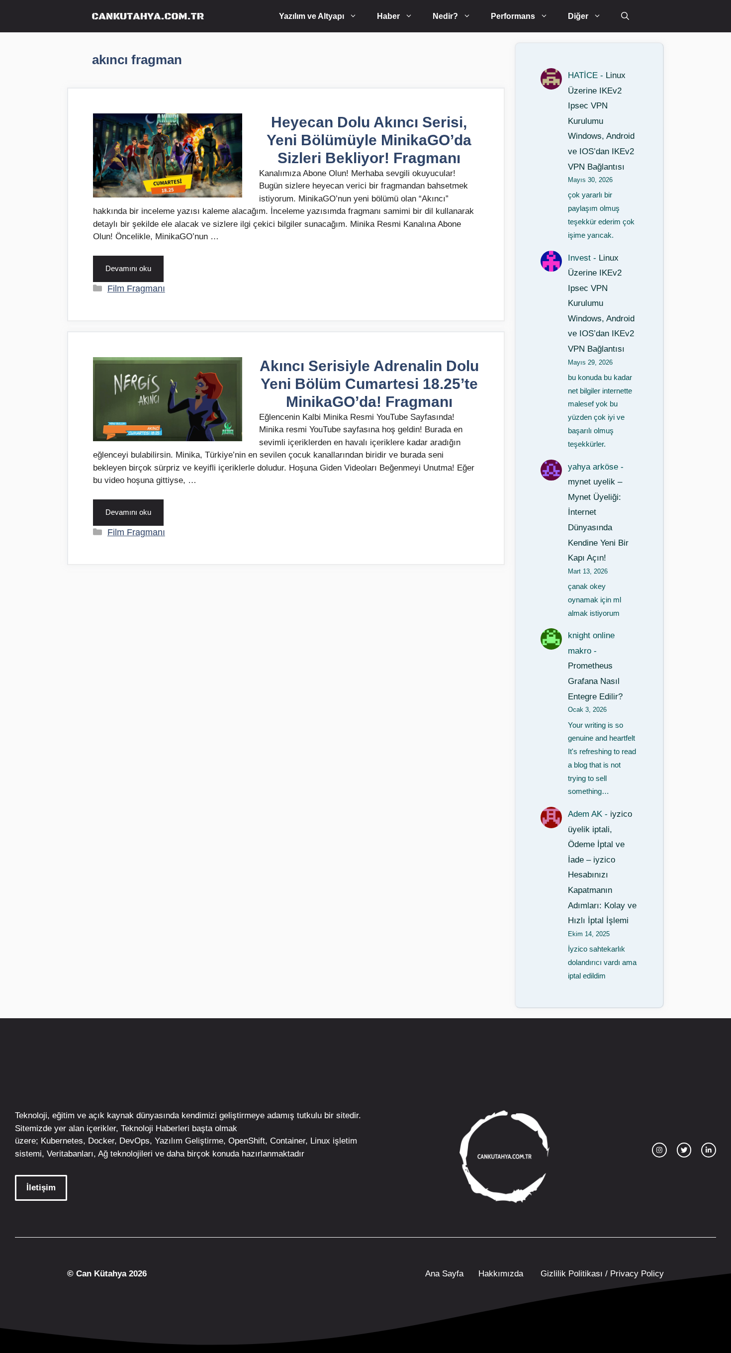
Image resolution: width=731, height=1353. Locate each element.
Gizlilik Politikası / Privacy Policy (601, 1273)
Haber (388, 16)
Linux (320, 1141)
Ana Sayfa (444, 1273)
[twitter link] (684, 1150)
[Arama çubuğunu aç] (625, 16)
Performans (513, 16)
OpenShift (246, 1141)
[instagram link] (659, 1150)
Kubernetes (62, 1141)
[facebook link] (708, 1150)
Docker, (102, 1141)
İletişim (41, 1187)
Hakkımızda (500, 1273)
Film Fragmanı (136, 288)
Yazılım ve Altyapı (311, 16)
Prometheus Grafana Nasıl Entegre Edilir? (595, 681)
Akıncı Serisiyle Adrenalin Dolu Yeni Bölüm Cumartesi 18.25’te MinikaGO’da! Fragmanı (369, 384)
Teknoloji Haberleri (155, 1128)
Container (287, 1141)
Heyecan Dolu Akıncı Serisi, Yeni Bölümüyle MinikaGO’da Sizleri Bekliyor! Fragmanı (369, 140)
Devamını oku (128, 268)
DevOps (134, 1141)
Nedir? (445, 16)
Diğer (578, 16)
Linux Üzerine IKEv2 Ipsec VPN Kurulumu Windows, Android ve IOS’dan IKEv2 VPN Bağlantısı (601, 121)
